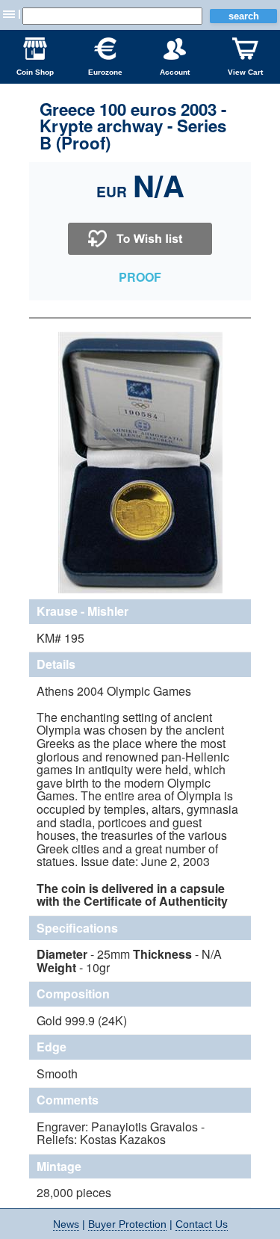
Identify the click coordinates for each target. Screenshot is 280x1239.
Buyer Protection (127, 1224)
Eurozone (105, 72)
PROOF (140, 276)
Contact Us (201, 1224)
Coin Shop (35, 72)
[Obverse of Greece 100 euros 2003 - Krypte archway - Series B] (140, 591)
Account (175, 72)
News (66, 1224)
